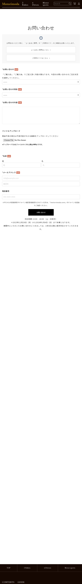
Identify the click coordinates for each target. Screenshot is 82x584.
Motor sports (46, 3)
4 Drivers (35, 3)
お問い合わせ (41, 212)
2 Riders (25, 3)
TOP (8, 568)
